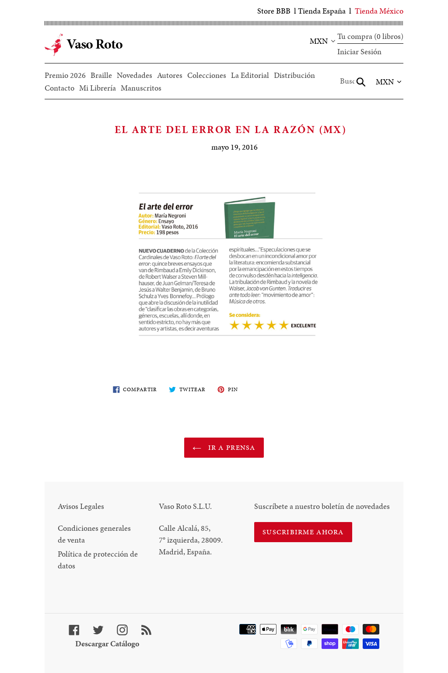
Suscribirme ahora (303, 532)
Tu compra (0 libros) (370, 36)
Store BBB (273, 10)
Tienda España (322, 10)
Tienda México (379, 10)
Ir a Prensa (230, 447)
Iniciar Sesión (359, 51)
